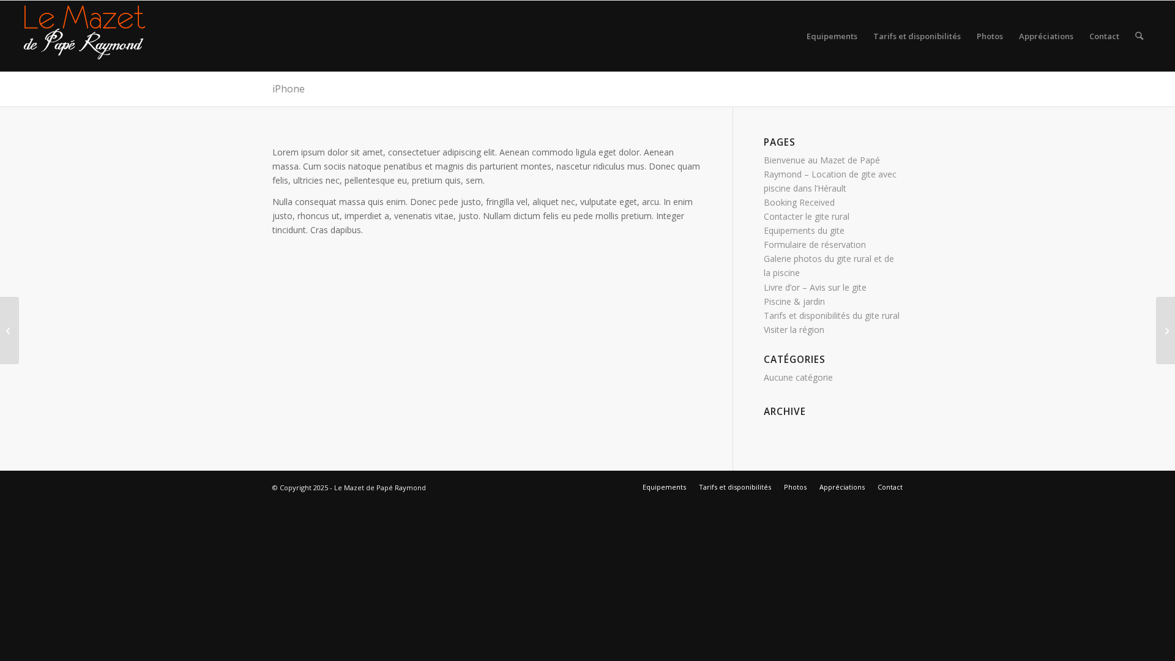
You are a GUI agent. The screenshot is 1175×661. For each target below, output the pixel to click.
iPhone (288, 88)
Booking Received (799, 202)
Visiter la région (794, 329)
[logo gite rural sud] (84, 36)
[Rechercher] (1139, 36)
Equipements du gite (804, 230)
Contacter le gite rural (806, 216)
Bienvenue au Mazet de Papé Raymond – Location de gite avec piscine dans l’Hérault (830, 174)
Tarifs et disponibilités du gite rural (832, 315)
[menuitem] (832, 36)
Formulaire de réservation (815, 244)
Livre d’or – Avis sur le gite (815, 287)
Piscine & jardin (794, 301)
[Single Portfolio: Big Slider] (9, 330)
